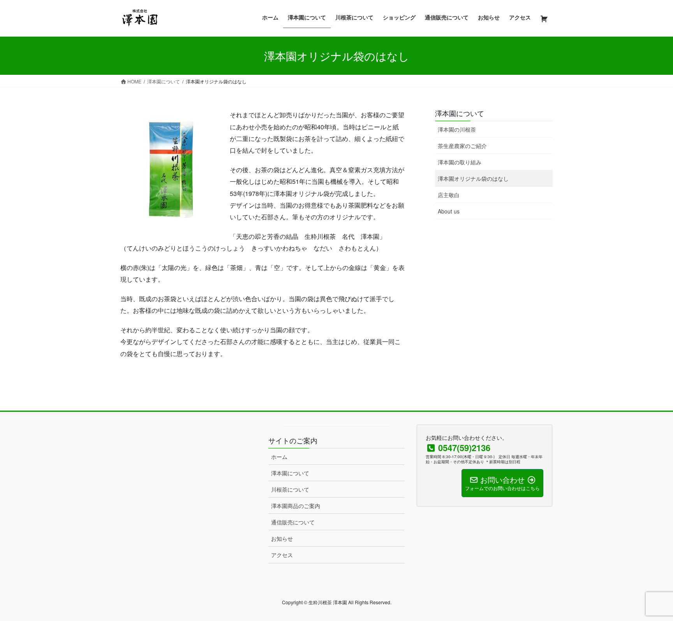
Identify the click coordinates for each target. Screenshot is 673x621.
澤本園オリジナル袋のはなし (473, 178)
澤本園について (459, 113)
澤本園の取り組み (459, 162)
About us (449, 211)
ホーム (279, 456)
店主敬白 (449, 195)
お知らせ (282, 538)
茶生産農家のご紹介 (462, 146)
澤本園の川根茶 (457, 129)
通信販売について (293, 522)
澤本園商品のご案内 (295, 506)
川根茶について (290, 489)
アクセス (282, 555)
